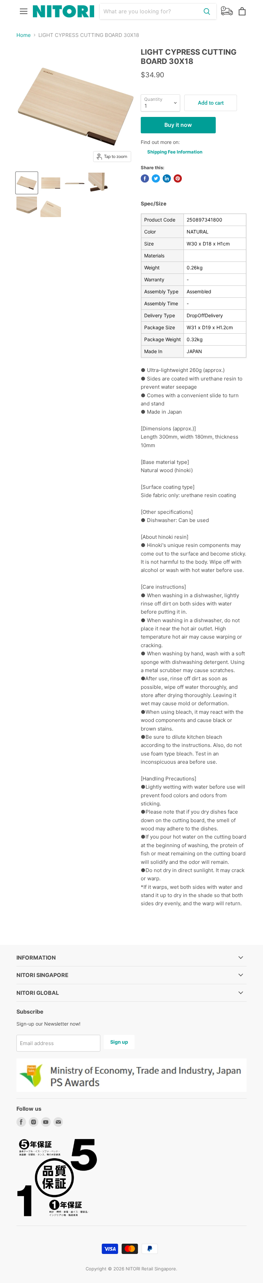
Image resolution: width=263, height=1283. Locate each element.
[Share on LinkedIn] (167, 178)
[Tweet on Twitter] (156, 178)
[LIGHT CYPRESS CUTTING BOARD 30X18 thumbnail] (27, 183)
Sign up (119, 1042)
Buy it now (178, 125)
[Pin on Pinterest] (178, 178)
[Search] (207, 11)
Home (23, 35)
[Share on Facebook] (145, 178)
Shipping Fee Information (174, 152)
